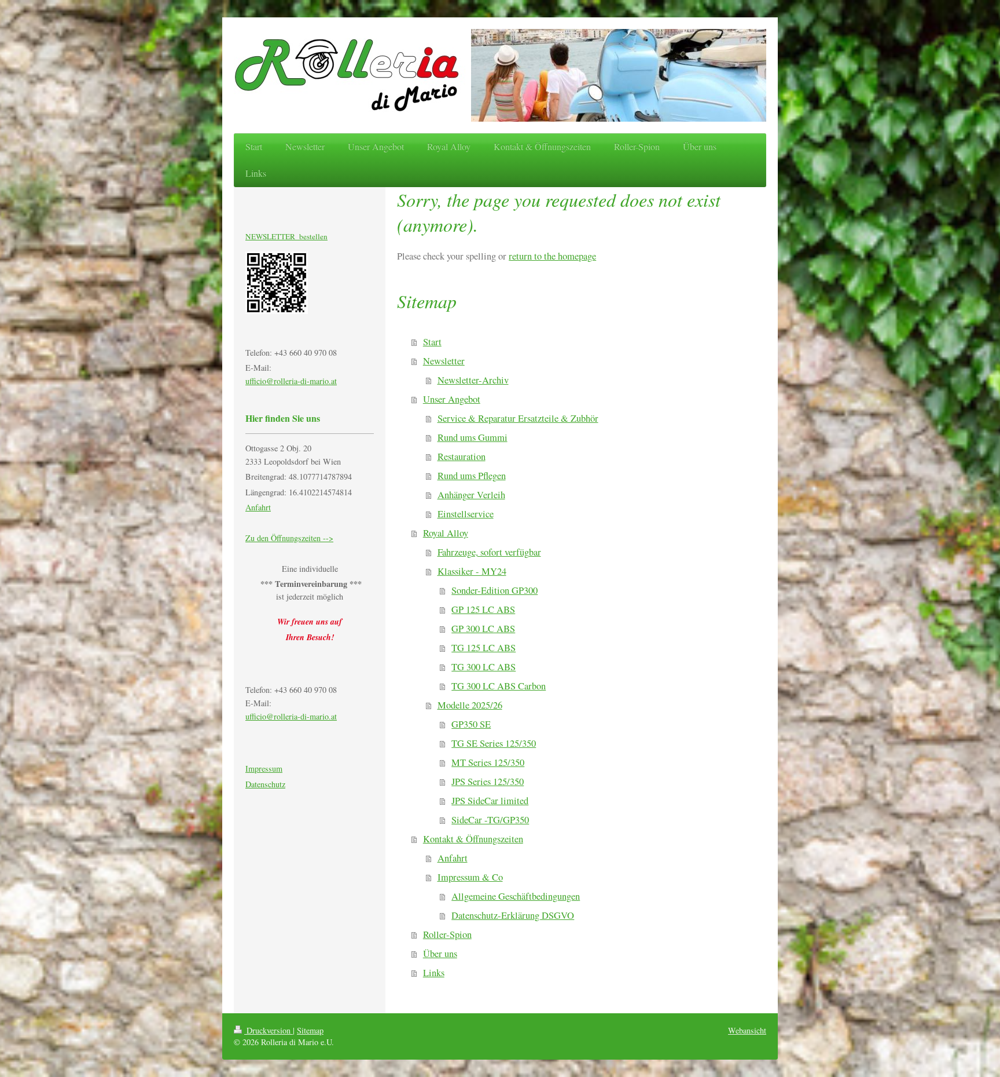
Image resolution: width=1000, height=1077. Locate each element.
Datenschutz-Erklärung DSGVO (512, 915)
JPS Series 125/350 (487, 781)
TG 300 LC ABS (483, 666)
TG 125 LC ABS (483, 647)
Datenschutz (265, 784)
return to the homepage (552, 256)
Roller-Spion (447, 934)
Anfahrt (453, 858)
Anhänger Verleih (471, 494)
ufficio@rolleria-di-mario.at (291, 380)
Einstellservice (466, 514)
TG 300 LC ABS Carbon (498, 686)
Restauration (462, 456)
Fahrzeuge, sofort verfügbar (489, 552)
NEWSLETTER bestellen (286, 236)
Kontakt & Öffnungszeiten (473, 839)
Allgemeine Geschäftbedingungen (515, 896)
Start (432, 341)
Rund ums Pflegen (472, 475)
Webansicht (747, 1030)
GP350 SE (471, 724)
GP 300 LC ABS (483, 628)
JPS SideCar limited (489, 800)
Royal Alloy (445, 533)
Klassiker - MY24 (472, 571)
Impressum (263, 768)
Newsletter (444, 361)
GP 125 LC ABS (483, 609)
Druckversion (268, 1030)
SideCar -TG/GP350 (490, 819)
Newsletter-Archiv (473, 380)
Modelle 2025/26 (470, 705)
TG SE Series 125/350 (493, 743)
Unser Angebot (451, 399)
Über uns (440, 953)
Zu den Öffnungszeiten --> (289, 537)
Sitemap (310, 1030)
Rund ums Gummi (473, 437)
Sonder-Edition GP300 (494, 590)
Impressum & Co (470, 877)
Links (433, 972)
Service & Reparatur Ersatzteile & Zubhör (518, 418)
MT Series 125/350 (487, 762)
